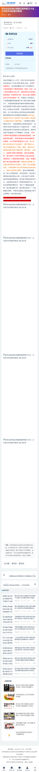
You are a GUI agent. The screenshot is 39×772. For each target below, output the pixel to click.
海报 (15, 563)
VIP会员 (27, 770)
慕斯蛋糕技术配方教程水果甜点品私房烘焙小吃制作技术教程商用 (25, 650)
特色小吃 (4, 14)
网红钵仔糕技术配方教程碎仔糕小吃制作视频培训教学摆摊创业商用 (25, 660)
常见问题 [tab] (19, 22)
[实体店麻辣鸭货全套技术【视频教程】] (9, 734)
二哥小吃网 (28, 749)
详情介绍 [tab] (9, 22)
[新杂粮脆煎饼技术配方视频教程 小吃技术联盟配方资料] (9, 717)
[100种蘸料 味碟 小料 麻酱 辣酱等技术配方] (9, 726)
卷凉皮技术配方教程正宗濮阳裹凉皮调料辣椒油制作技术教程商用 (25, 670)
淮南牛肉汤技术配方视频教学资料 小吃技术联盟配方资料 (25, 687)
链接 (22, 563)
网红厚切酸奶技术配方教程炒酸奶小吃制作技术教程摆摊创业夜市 (25, 608)
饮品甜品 (19, 770)
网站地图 (10, 749)
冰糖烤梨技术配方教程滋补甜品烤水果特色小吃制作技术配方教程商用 (25, 618)
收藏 (7, 563)
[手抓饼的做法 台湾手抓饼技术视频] (9, 697)
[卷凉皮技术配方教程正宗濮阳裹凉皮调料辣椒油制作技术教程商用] (8, 674)
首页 (13, 28)
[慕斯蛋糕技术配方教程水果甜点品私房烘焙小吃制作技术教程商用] (8, 653)
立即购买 (19, 53)
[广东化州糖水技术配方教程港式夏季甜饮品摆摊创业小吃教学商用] (8, 643)
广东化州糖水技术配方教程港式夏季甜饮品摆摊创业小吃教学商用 (25, 639)
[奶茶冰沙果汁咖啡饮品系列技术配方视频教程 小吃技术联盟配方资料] (9, 706)
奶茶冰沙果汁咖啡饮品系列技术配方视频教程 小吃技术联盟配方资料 (25, 706)
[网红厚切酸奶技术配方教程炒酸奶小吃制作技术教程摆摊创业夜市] (8, 611)
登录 (30, 3)
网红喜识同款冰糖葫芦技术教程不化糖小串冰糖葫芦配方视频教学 (25, 598)
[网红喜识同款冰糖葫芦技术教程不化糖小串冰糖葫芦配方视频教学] (8, 601)
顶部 (35, 770)
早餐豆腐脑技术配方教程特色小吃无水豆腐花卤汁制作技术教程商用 (25, 629)
